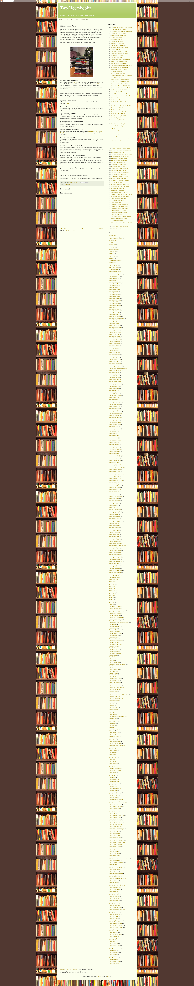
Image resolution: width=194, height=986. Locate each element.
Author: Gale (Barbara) (114, 392)
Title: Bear (111, 648)
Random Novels (84, 19)
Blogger (108, 976)
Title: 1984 (111, 604)
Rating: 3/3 (111, 602)
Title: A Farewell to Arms (115, 613)
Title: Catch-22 (112, 658)
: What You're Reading (114, 267)
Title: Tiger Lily (112, 929)
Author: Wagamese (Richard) (115, 558)
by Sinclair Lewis (117, 91)
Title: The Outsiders (113, 880)
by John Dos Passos (116, 182)
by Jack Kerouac (117, 118)
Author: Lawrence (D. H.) (115, 457)
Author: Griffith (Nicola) (114, 404)
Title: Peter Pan (112, 767)
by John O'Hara (120, 184)
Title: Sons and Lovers (114, 794)
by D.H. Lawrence (118, 130)
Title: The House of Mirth (115, 848)
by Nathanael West (120, 81)
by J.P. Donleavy (118, 29)
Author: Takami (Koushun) (115, 550)
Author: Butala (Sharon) (114, 320)
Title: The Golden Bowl (114, 833)
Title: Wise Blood (113, 954)
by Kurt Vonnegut (119, 192)
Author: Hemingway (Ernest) (115, 417)
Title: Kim (111, 727)
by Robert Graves (117, 200)
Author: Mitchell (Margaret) (115, 485)
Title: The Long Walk (114, 857)
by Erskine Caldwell (118, 45)
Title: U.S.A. (112, 939)
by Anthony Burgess (120, 97)
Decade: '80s (112, 595)
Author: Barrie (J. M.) (114, 287)
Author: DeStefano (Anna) (115, 352)
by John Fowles (117, 41)
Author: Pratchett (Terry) (114, 511)
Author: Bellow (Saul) (114, 294)
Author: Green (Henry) (114, 399)
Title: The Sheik (112, 902)
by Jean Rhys (118, 39)
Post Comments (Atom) (71, 231)
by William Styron (118, 35)
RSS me (75, 969)
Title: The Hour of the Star (115, 846)
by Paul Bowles (118, 33)
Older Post (101, 228)
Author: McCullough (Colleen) (116, 480)
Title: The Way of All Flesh (115, 921)
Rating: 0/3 (111, 597)
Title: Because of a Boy (114, 649)
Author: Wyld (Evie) (113, 579)
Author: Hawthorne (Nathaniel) (116, 413)
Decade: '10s (112, 583)
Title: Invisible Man (113, 721)
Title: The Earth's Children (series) (116, 828)
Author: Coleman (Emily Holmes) (116, 338)
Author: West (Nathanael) (114, 567)
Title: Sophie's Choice (114, 795)
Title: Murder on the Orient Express (117, 745)
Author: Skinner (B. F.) (114, 534)
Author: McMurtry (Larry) (115, 482)
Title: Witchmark (113, 956)
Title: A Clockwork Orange (115, 608)
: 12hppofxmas (67, 184)
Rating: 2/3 (111, 601)
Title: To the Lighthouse (114, 930)
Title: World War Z (113, 959)
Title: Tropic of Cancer (114, 936)
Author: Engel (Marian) (114, 377)
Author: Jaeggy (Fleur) (114, 431)
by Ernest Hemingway (120, 79)
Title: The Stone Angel (114, 913)
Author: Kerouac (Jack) (114, 444)
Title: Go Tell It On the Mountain (116, 687)
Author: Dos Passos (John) (115, 363)
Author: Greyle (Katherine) (115, 402)
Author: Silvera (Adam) (114, 532)
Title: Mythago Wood (114, 747)
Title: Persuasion (113, 765)
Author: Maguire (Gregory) (115, 469)
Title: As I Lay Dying (114, 642)
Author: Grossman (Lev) (114, 406)
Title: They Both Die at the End (116, 927)
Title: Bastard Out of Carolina (115, 644)
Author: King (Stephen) (114, 446)
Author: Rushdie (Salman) (115, 529)
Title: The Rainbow (113, 891)
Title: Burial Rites (113, 655)
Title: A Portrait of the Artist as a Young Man (119, 622)
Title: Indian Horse (113, 720)
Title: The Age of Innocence (115, 804)
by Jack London (119, 51)
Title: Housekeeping (113, 707)
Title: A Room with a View (115, 626)
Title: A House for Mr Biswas (115, 619)
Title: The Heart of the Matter (115, 844)
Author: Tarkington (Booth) (115, 552)
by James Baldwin (121, 150)
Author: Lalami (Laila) (114, 453)
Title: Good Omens (113, 691)
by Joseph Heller (116, 214)
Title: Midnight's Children (115, 741)
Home (60, 19)
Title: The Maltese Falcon (114, 866)
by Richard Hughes (120, 85)
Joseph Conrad (98, 84)
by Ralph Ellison (117, 190)
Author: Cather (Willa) (114, 330)
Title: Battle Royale (113, 646)
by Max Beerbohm (118, 109)
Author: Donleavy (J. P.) (114, 361)
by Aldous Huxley (119, 140)
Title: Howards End (113, 709)
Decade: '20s (112, 584)
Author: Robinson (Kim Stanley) (116, 520)
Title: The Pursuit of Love (115, 887)
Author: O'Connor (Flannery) (115, 496)
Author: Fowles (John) (114, 388)
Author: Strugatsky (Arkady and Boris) (117, 545)
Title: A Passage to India (114, 621)
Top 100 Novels (74, 19)
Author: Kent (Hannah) (114, 442)
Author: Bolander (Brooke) (115, 300)
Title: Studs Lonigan (113, 797)
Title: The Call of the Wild (115, 819)
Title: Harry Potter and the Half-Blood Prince (119, 694)
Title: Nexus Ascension (114, 752)
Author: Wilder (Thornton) (115, 572)
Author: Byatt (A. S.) (114, 323)
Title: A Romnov (113, 624)
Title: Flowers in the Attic (115, 682)
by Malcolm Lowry (119, 206)
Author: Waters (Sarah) (114, 563)
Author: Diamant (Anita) (114, 354)
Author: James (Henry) (114, 435)
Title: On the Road (113, 758)
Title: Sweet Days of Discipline (116, 799)
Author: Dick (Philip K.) (114, 356)
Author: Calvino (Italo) (114, 329)
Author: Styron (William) (114, 547)
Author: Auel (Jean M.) (114, 278)
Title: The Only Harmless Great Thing (117, 878)
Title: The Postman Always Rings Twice (118, 884)
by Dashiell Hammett (120, 116)
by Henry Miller (118, 128)
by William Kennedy (117, 43)
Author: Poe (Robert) (114, 505)
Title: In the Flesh (113, 718)
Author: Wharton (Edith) (114, 568)
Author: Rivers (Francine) (114, 516)
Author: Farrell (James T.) (115, 379)
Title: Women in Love (114, 958)
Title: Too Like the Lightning (115, 934)
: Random (111, 253)
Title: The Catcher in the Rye (115, 821)
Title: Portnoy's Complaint (115, 770)
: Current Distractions (114, 246)
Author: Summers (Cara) (114, 548)
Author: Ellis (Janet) (113, 374)
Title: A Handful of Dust (114, 615)
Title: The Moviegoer (114, 871)
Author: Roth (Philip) (114, 523)
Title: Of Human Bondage (115, 756)
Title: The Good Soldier (114, 835)
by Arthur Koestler (119, 212)
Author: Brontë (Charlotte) (115, 311)
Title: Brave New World (114, 651)
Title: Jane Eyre (112, 725)
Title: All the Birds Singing (115, 630)
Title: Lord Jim (112, 734)
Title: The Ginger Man (114, 831)
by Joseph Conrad (117, 57)
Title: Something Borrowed (115, 792)
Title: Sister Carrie (113, 786)
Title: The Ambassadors (114, 808)
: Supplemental (112, 262)
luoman (99, 976)
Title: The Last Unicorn (114, 853)
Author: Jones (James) (114, 437)
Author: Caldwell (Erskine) (115, 327)
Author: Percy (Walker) (114, 503)
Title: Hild (111, 702)
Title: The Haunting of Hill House (116, 840)
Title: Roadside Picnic (114, 781)
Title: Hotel (111, 705)
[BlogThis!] (82, 182)
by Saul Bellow (121, 65)
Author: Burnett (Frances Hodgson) (117, 318)
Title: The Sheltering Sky (114, 904)
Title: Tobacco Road (113, 932)
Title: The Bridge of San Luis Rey (116, 815)
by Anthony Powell (122, 142)
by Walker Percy (118, 108)
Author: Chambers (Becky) (115, 332)
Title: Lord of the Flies (114, 736)
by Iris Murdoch (117, 37)
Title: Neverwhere (113, 750)
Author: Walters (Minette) (114, 559)
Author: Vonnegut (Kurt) (114, 556)
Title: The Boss (112, 813)
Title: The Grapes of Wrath (115, 837)
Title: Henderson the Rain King (116, 698)
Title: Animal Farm (113, 637)
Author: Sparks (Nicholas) (115, 538)
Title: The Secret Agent (114, 896)
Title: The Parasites (113, 882)
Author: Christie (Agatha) (114, 336)
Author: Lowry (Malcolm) (115, 464)
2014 (67, 103)
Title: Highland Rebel (114, 700)
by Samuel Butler (119, 204)
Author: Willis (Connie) (114, 574)
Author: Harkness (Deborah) (115, 411)
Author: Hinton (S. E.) (114, 421)
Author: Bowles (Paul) (114, 303)
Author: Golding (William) (115, 395)
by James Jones (119, 103)
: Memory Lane (112, 251)
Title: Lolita (112, 730)
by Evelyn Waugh (119, 67)
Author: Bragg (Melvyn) (114, 307)
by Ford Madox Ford (118, 114)
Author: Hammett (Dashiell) (115, 410)
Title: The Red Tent (113, 893)
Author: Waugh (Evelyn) (114, 565)
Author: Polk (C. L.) (113, 507)
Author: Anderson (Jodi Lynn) (115, 273)
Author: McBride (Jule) (114, 476)
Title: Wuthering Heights (114, 961)
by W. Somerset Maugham (121, 95)
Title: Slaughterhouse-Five (115, 788)
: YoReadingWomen (113, 269)
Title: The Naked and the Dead (116, 873)
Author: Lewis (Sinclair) (114, 458)
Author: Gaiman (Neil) (114, 390)
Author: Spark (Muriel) (114, 536)
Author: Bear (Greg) (113, 291)
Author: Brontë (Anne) (114, 309)
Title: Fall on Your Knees (114, 676)
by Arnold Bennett (119, 53)
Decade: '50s (112, 590)
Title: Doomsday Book (114, 669)
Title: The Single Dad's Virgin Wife (117, 909)
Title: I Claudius (112, 712)
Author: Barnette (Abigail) (115, 285)
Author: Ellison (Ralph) (114, 375)
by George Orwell (118, 166)
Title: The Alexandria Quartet (115, 806)
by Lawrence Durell (120, 87)
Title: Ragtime (112, 777)
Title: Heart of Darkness (114, 696)
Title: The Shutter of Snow (115, 907)
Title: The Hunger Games (114, 849)
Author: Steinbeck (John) (114, 541)
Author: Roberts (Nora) (114, 518)
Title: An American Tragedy (115, 633)
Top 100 (76, 82)
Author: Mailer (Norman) (114, 471)
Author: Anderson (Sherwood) (115, 275)
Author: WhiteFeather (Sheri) (115, 570)
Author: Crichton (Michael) (115, 343)
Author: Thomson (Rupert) (115, 554)
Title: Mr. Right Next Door (115, 743)
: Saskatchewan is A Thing (115, 260)
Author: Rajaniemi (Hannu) (115, 512)
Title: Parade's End (113, 763)
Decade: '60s (112, 592)
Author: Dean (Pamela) (114, 350)
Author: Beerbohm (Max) (114, 293)
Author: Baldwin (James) (114, 284)
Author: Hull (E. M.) (113, 426)
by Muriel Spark (121, 75)
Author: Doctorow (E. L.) (115, 359)
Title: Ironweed (112, 723)
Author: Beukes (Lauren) (114, 298)
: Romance (111, 258)
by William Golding (119, 146)
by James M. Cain (122, 31)
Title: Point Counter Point (115, 768)
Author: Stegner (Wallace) (115, 539)
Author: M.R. (112, 466)
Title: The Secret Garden (114, 900)
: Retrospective (112, 256)
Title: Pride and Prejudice (114, 774)
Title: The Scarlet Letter (114, 895)
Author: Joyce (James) (114, 439)
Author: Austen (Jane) (114, 280)
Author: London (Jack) (114, 462)
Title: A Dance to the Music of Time (117, 610)
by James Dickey (117, 144)
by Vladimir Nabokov (118, 122)
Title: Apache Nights (113, 639)
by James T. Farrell (118, 170)
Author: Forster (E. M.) (114, 386)
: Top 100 (111, 264)
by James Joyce (118, 73)
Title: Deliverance (113, 666)
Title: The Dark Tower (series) (116, 822)
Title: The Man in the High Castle (116, 867)
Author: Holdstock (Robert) (115, 422)
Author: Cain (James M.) (114, 325)
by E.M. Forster (119, 69)
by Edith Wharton (119, 89)
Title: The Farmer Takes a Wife (116, 830)
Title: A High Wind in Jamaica (116, 617)
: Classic (111, 242)
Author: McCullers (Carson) (115, 478)
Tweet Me (62, 969)
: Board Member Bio (113, 237)
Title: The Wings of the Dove (115, 923)
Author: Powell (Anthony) (115, 509)
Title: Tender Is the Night (114, 801)
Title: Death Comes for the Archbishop (117, 664)
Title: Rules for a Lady (114, 783)
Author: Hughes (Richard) (115, 424)
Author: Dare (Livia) (113, 347)
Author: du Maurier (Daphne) (115, 366)
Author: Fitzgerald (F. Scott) (115, 383)
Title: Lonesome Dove (114, 732)
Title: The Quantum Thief (115, 889)
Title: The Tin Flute (113, 918)
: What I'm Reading (113, 265)
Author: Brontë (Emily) (114, 312)
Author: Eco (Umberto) (114, 372)
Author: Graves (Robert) (114, 397)
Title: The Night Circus (114, 875)
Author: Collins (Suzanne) (115, 339)
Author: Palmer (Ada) (114, 502)
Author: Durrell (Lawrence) (115, 370)
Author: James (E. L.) (114, 433)
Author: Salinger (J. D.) (114, 530)
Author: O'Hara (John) (114, 498)
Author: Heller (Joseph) (114, 415)
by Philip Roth (118, 124)
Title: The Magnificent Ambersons (116, 862)
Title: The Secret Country (114, 898)
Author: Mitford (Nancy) (114, 487)
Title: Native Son (113, 748)
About (66, 19)
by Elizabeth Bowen (120, 59)
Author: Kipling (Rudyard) (115, 449)
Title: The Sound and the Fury (115, 911)
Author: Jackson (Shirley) (114, 430)
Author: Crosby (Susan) (114, 345)
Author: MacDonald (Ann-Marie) (116, 467)
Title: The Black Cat (113, 812)
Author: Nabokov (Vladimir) (115, 493)
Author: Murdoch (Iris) (114, 491)
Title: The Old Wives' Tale (115, 876)
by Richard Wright (117, 188)
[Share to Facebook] (85, 182)
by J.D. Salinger (119, 99)
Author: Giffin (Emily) (114, 393)
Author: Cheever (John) (114, 334)
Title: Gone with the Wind (115, 689)
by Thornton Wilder (121, 154)
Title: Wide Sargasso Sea (114, 948)
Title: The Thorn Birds (114, 916)
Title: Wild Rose (112, 950)
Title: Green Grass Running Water (116, 693)
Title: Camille (112, 657)
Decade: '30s (112, 586)
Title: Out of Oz (112, 759)
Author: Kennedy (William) (115, 440)
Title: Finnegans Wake (114, 680)
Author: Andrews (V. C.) (114, 276)
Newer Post (63, 228)
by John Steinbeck (119, 208)
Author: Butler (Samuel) (114, 321)
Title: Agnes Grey (113, 628)
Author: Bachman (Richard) (115, 282)
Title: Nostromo (112, 754)
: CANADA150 (112, 240)
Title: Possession (112, 772)
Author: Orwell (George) (114, 500)
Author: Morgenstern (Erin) (115, 489)
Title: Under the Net (113, 943)
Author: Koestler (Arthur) (114, 451)
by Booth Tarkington (121, 27)
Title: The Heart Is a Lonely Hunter (117, 842)
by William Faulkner (119, 120)
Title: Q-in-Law (112, 776)
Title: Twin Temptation (114, 938)
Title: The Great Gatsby (114, 839)
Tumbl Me (69, 969)
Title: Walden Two (113, 947)
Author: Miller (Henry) (114, 484)
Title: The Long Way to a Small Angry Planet (119, 858)
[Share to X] (84, 182)
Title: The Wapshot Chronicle (115, 920)
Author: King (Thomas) (114, 448)
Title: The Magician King (114, 860)
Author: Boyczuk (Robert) (115, 305)
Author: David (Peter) (114, 348)
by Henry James (118, 164)
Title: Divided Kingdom (114, 667)
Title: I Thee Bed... (113, 714)
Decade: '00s (112, 581)
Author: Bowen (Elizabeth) (115, 302)
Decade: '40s (112, 588)
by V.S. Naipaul (119, 61)
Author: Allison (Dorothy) (115, 271)
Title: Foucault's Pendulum (115, 684)
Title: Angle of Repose (114, 635)
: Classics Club (112, 244)
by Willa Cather (121, 105)
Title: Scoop (112, 785)
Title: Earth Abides (113, 673)
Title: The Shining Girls (114, 905)
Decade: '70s (112, 593)
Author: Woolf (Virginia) (114, 575)
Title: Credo (112, 660)
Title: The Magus (113, 864)
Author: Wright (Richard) (114, 577)
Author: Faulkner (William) (115, 381)
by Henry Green (116, 49)
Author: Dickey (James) (114, 357)
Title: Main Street (113, 739)
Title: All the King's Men (114, 631)
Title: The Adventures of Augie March (117, 803)
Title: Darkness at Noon (114, 662)
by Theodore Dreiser (118, 162)
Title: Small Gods (113, 790)
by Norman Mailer (120, 126)
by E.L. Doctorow (117, 55)
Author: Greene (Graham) (114, 401)
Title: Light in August (114, 729)
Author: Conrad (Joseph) (114, 341)
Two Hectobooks (75, 8)
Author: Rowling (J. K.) (114, 525)
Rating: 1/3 (111, 599)
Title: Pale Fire (112, 761)
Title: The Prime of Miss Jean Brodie (117, 885)
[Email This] (81, 182)
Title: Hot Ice (112, 703)
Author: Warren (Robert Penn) (115, 561)
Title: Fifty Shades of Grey (115, 678)
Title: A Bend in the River (115, 606)
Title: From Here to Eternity (115, 685)
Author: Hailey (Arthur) (114, 408)
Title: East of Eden (113, 675)
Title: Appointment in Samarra (116, 640)
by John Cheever (119, 101)
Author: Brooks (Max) (114, 314)
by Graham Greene (120, 148)
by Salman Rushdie (119, 47)
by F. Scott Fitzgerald (120, 172)
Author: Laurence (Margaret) (115, 455)
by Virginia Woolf (119, 198)
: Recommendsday (113, 255)
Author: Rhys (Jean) (113, 514)
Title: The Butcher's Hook (115, 817)
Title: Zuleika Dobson (114, 963)
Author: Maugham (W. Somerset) (116, 475)
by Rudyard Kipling (116, 71)
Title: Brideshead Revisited (115, 653)
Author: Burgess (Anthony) (115, 316)
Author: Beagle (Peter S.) (114, 289)
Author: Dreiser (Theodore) (115, 365)
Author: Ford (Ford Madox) (115, 384)
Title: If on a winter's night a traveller (117, 716)
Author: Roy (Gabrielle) (114, 527)
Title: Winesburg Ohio (114, 952)
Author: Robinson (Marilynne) (115, 521)
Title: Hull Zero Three (114, 711)
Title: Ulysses (112, 941)
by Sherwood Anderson (120, 180)
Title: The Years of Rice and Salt (116, 925)
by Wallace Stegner (118, 63)
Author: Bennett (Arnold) (114, 296)
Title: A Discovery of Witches (115, 612)
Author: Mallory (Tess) (114, 473)
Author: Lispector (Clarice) (115, 460)
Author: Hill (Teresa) (113, 419)
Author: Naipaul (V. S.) (114, 494)
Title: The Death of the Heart (115, 826)
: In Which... (112, 247)
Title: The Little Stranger (114, 855)
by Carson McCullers (122, 194)
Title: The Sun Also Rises (114, 914)
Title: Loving (112, 738)
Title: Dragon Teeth (113, 671)
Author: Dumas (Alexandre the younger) (118, 368)
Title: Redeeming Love (114, 779)
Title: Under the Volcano (114, 945)
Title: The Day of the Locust (115, 824)
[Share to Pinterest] (87, 182)
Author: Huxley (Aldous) (114, 428)
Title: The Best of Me (114, 810)
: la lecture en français (114, 249)
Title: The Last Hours (114, 851)
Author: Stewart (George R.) (115, 543)
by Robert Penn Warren (120, 156)
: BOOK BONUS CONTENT (115, 238)
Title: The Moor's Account (115, 869)
